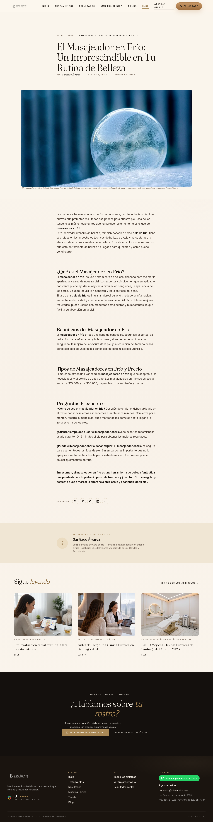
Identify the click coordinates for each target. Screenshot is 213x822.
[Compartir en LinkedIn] (98, 501)
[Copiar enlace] (105, 501)
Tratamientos (76, 782)
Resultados (74, 787)
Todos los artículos (125, 776)
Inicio (60, 36)
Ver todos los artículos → (180, 583)
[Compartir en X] (83, 501)
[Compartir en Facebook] (90, 501)
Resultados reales (124, 787)
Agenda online (167, 785)
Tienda (72, 797)
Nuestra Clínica (77, 792)
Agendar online (160, 5)
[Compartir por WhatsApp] (75, 501)
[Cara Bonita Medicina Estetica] (23, 6)
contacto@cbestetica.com (174, 790)
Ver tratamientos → (125, 782)
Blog (71, 36)
